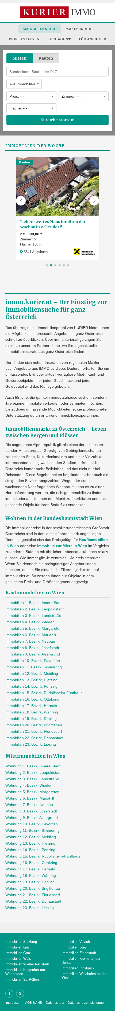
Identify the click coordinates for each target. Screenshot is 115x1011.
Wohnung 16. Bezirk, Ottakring (31, 862)
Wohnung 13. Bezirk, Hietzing (30, 843)
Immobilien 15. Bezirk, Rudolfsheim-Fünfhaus (43, 693)
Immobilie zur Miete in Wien (62, 546)
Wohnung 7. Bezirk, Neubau (29, 805)
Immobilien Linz (17, 947)
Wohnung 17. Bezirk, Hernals (30, 869)
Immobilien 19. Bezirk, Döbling (31, 718)
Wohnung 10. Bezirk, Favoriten (31, 824)
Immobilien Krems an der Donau (81, 961)
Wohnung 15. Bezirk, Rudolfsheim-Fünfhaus (42, 856)
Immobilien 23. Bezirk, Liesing (30, 744)
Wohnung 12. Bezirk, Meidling (30, 837)
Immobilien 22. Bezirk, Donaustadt (34, 738)
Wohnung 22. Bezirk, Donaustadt (33, 901)
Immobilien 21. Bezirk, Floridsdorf (33, 731)
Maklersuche (80, 29)
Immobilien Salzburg (21, 942)
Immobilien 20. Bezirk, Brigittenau (33, 725)
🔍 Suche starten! (57, 120)
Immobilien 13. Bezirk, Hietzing (31, 680)
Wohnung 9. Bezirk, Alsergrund (31, 817)
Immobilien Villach (76, 942)
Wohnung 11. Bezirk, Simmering (32, 830)
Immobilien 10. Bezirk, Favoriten (32, 660)
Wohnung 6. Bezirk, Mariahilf (29, 798)
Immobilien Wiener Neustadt (27, 964)
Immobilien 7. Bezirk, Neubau (30, 641)
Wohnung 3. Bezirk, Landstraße (32, 779)
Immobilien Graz (18, 953)
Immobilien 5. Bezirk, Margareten (33, 628)
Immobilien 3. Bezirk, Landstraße (33, 615)
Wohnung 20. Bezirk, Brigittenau (32, 888)
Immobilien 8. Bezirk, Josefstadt (32, 648)
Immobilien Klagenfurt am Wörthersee (25, 972)
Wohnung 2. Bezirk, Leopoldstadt (33, 772)
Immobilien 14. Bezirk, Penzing (31, 686)
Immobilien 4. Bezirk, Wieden (30, 622)
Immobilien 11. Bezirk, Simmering (33, 667)
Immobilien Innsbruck (78, 968)
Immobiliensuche (39, 29)
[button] (21, 201)
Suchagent (59, 39)
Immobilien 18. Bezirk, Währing (31, 712)
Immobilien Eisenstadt (79, 953)
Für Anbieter (92, 39)
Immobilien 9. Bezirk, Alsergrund (32, 654)
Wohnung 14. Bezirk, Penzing (30, 850)
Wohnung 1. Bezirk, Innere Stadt (32, 766)
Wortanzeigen (24, 39)
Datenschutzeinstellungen (87, 1003)
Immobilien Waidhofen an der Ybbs (84, 976)
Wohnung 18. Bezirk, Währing (30, 875)
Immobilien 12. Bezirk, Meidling (31, 673)
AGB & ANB (33, 1003)
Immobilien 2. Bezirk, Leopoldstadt (34, 609)
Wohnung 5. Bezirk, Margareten (32, 792)
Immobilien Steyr (75, 947)
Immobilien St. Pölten (22, 979)
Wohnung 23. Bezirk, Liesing (29, 908)
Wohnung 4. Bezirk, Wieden (28, 785)
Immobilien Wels (18, 959)
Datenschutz (55, 1003)
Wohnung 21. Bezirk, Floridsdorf (32, 895)
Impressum (13, 1003)
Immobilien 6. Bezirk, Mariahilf (30, 635)
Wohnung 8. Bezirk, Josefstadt (31, 811)
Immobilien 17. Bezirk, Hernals (31, 706)
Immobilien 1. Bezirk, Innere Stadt (34, 602)
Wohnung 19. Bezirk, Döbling (30, 882)
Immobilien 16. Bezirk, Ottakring (32, 699)
